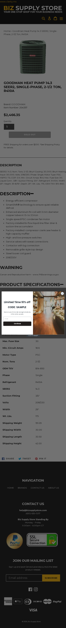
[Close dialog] (62, 293)
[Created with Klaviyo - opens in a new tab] (33, 336)
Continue (17, 324)
